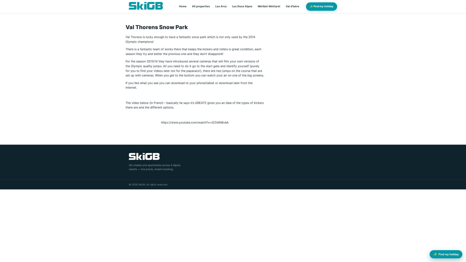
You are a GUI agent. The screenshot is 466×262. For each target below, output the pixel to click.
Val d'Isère (292, 6)
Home (183, 6)
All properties (201, 6)
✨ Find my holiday (321, 6)
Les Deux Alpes (242, 6)
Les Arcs (221, 6)
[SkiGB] (146, 6)
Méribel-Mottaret (269, 6)
